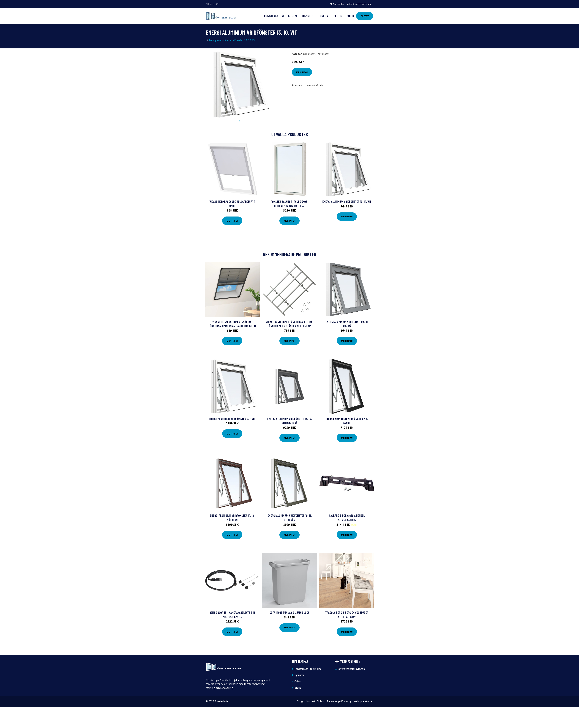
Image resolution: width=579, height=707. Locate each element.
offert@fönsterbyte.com (359, 4)
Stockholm (338, 4)
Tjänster (299, 675)
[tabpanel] (239, 84)
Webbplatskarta (363, 701)
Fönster (310, 54)
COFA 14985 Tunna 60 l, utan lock (289, 612)
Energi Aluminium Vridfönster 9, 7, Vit (232, 418)
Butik (350, 16)
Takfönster (322, 54)
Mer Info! (302, 72)
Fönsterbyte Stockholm (280, 16)
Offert (365, 16)
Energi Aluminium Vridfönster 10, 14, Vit (346, 201)
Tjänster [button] (307, 16)
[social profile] (217, 4)
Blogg (338, 16)
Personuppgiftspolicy (339, 701)
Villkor (321, 701)
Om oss (324, 16)
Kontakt (310, 701)
